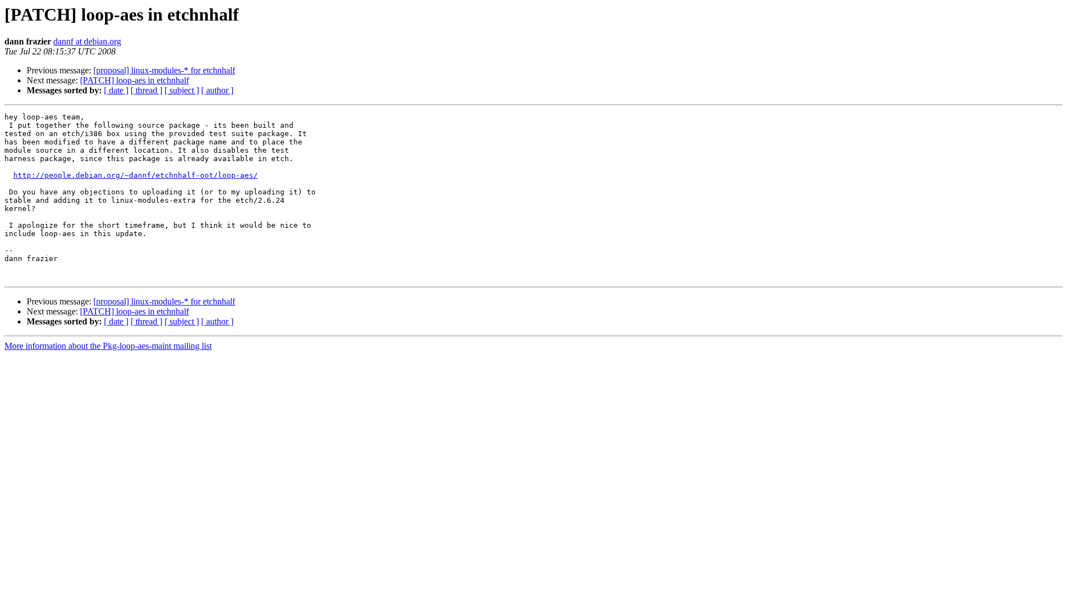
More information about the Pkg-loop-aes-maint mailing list (108, 346)
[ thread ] (146, 90)
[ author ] (217, 90)
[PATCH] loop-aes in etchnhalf (134, 80)
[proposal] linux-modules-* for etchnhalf (164, 70)
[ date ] (116, 90)
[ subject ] (181, 90)
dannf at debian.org (87, 41)
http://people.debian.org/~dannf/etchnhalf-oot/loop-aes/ (135, 175)
